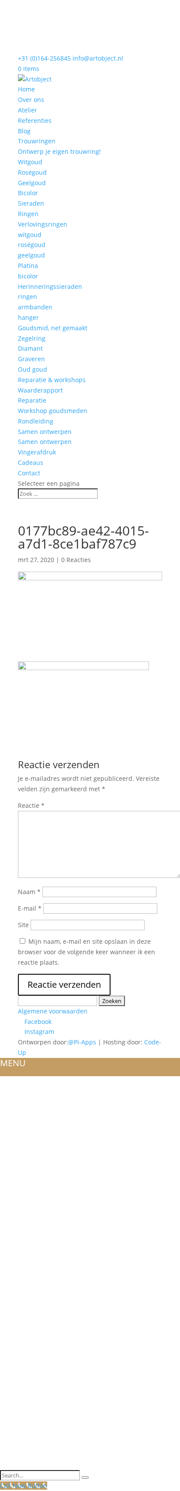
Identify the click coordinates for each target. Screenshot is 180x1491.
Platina (28, 265)
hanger (28, 317)
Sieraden (31, 203)
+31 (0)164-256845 (44, 58)
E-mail (30, 908)
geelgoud (31, 255)
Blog (24, 131)
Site (23, 925)
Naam (29, 892)
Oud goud (32, 369)
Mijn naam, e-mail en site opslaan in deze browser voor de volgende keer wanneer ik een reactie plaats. (86, 951)
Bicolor (28, 193)
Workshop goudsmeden (52, 411)
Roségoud (32, 172)
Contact (29, 473)
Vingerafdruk (37, 452)
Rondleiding (35, 421)
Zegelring (31, 338)
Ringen (28, 214)
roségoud (31, 245)
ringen (27, 296)
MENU (13, 1063)
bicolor (28, 276)
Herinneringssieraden (50, 286)
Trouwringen (36, 141)
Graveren (31, 359)
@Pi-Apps (82, 1042)
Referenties (35, 120)
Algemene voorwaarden (52, 1011)
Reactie (31, 805)
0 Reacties (76, 560)
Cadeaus (30, 462)
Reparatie (32, 400)
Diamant (30, 348)
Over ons (31, 99)
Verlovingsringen (42, 224)
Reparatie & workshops (52, 380)
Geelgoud (32, 183)
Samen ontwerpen (45, 431)
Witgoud (30, 162)
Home (26, 89)
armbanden (35, 307)
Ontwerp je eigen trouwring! (59, 151)
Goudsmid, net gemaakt (52, 328)
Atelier (27, 110)
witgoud (30, 234)
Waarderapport (40, 390)
